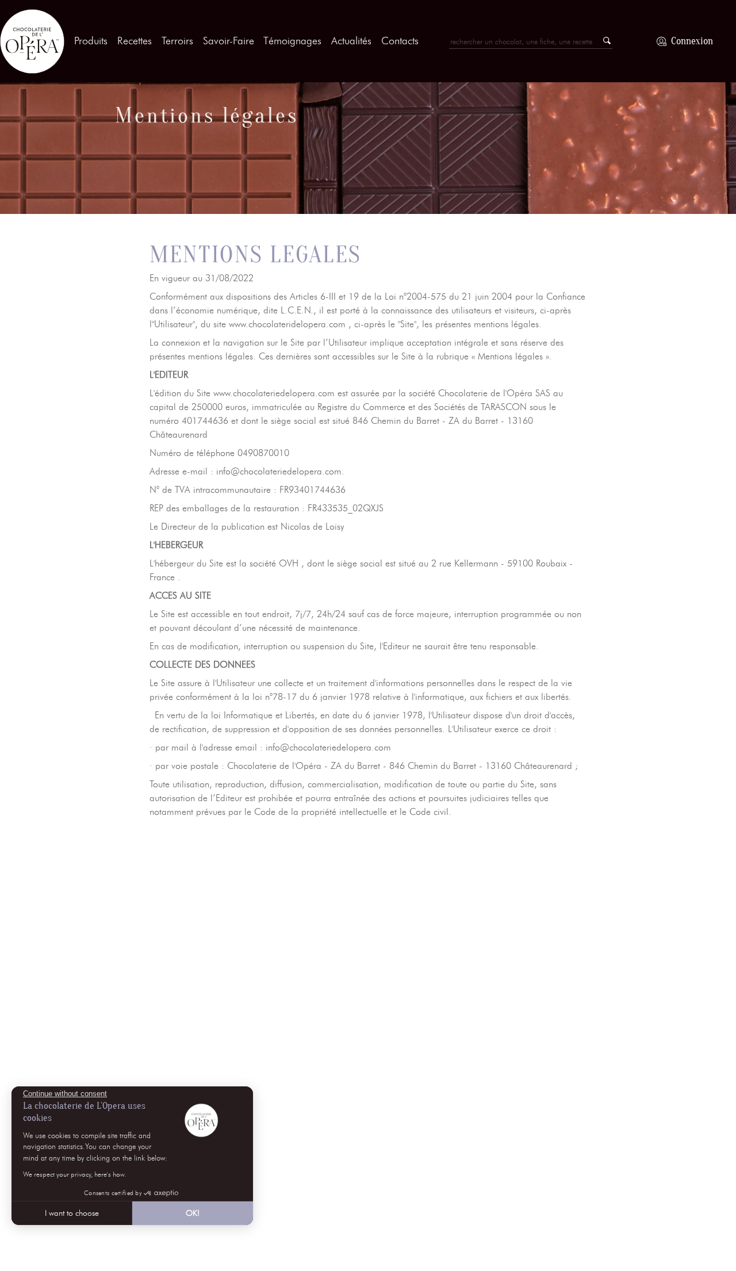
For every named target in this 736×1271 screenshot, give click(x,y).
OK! (193, 1213)
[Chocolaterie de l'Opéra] (32, 41)
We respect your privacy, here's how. (74, 1174)
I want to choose (72, 1213)
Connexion (692, 41)
